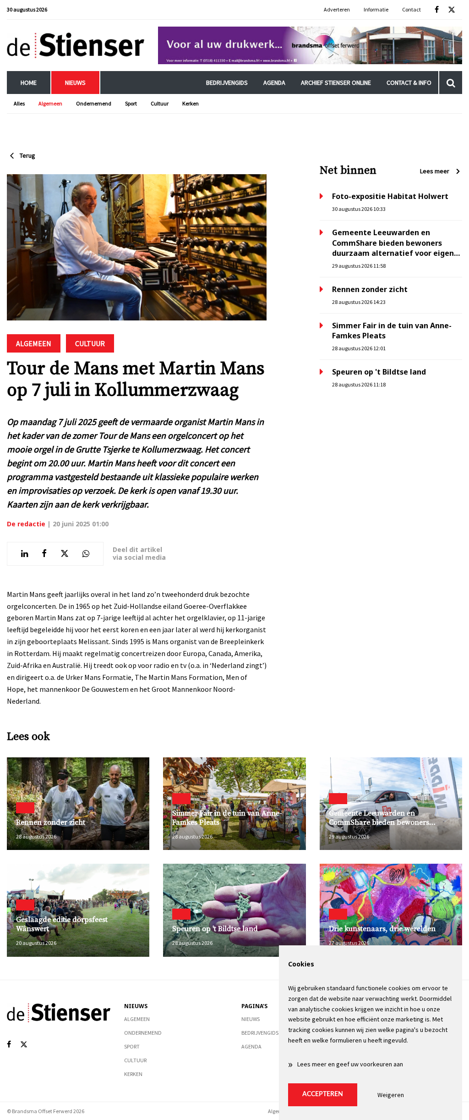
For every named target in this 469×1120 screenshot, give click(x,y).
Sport (131, 103)
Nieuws (75, 82)
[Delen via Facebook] (44, 553)
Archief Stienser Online (336, 82)
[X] (451, 10)
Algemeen (50, 103)
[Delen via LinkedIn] (24, 553)
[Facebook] (437, 10)
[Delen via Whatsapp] (86, 553)
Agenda (274, 82)
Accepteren (322, 1094)
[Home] (75, 45)
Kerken (190, 103)
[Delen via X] (65, 553)
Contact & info (409, 82)
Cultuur (160, 103)
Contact (411, 9)
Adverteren (337, 9)
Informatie (376, 9)
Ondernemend (93, 103)
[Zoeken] (450, 82)
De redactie (26, 523)
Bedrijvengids (227, 82)
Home (29, 82)
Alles (19, 103)
